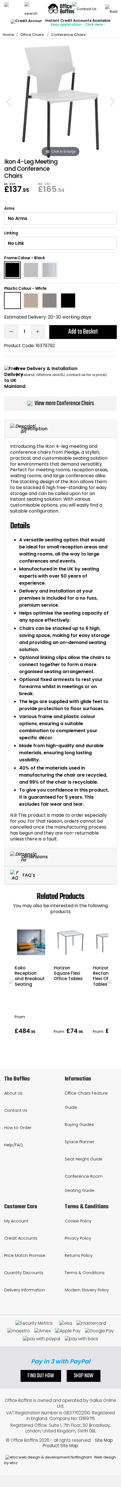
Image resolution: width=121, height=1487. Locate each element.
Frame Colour (17, 258)
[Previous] (8, 102)
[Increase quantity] (37, 331)
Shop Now (83, 1375)
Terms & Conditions (85, 1273)
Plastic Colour (18, 288)
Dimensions (34, 856)
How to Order (18, 1128)
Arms (9, 208)
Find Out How (41, 1375)
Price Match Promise (24, 1255)
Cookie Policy (78, 1221)
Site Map (104, 1440)
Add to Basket (83, 332)
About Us (13, 1093)
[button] (11, 981)
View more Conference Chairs (64, 403)
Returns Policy (79, 1255)
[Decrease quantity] (11, 331)
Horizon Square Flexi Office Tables (68, 973)
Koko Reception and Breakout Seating (30, 976)
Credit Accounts (20, 1238)
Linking (11, 233)
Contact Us (15, 1110)
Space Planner (79, 1142)
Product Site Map (60, 1446)
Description (34, 428)
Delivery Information (24, 1290)
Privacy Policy (78, 1238)
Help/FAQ (13, 1145)
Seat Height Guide (83, 1159)
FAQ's (28, 875)
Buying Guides (79, 1124)
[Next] (112, 102)
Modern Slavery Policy (87, 1290)
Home (8, 34)
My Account (16, 1221)
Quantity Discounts (23, 1273)
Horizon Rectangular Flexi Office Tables (106, 976)
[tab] (60, 429)
